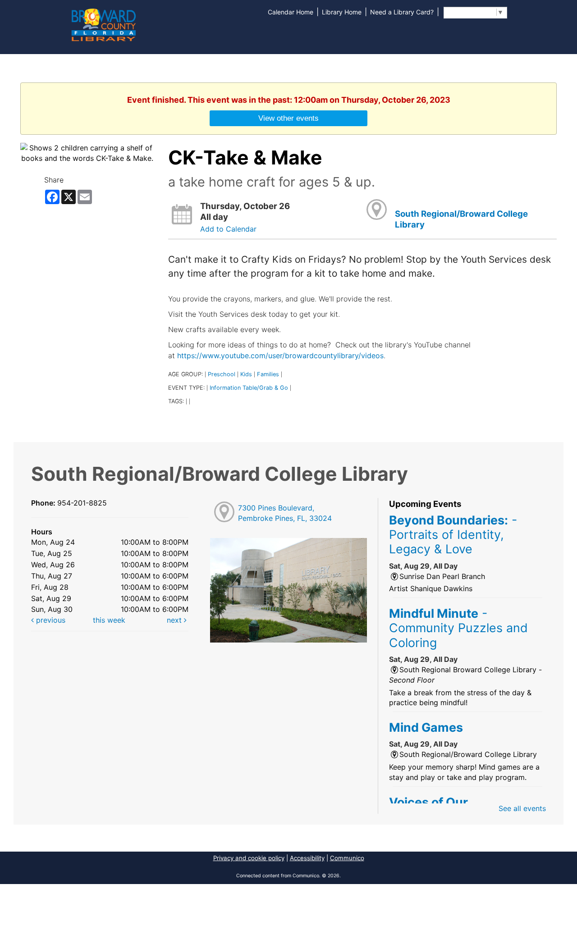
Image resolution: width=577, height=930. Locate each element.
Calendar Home (290, 12)
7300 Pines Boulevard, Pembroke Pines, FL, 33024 (285, 513)
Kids (246, 374)
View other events (288, 118)
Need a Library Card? (402, 12)
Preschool (221, 374)
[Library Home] (103, 23)
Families (268, 374)
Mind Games (426, 727)
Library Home (342, 12)
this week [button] (109, 620)
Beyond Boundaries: (453, 534)
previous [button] (49, 620)
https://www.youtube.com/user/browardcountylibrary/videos (280, 355)
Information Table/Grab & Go (249, 387)
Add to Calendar (228, 228)
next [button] (175, 620)
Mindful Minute (458, 628)
